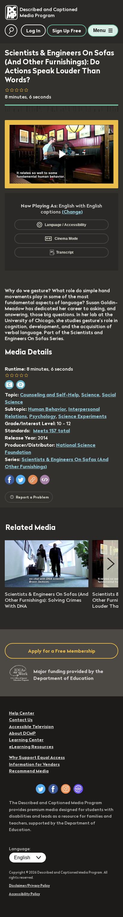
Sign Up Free (66, 31)
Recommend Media (29, 771)
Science (90, 395)
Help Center (21, 713)
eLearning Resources (31, 746)
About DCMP (22, 733)
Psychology (42, 416)
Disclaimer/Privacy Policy (29, 885)
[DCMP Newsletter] (78, 789)
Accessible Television (31, 726)
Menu (99, 30)
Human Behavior (47, 409)
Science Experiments (82, 416)
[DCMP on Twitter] (40, 789)
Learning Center (26, 739)
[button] (9, 479)
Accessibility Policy (24, 894)
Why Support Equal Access (37, 757)
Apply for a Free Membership (61, 651)
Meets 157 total (51, 431)
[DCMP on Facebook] (53, 789)
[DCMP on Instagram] (65, 789)
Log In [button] (33, 31)
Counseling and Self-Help (49, 395)
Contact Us (21, 719)
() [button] (72, 212)
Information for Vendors (34, 764)
